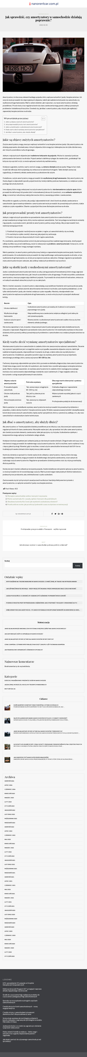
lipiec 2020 (8, 931)
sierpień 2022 (9, 827)
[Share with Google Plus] (59, 514)
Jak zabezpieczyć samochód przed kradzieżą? (31, 757)
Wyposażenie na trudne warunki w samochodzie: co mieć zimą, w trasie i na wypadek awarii (41, 581)
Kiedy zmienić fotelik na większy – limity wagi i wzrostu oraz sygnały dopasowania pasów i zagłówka (20, 1033)
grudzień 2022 (10, 810)
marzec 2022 (9, 848)
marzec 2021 (9, 898)
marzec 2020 (9, 948)
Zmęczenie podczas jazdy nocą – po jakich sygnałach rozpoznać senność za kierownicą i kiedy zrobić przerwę (44, 610)
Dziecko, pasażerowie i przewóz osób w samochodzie (25, 680)
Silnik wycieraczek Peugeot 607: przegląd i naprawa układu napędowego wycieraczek (22, 990)
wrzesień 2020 (10, 923)
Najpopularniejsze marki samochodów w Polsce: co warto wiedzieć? (40, 718)
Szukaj (7, 561)
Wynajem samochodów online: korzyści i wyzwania (27, 496)
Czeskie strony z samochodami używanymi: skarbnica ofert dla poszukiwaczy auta (19, 1013)
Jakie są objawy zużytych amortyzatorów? (20, 122)
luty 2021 (8, 902)
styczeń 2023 (9, 806)
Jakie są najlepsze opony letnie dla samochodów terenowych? (38, 731)
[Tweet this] (55, 514)
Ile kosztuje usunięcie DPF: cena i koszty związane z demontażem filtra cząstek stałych (48, 744)
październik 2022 (11, 818)
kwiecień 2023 (10, 793)
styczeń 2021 (9, 906)
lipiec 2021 (8, 881)
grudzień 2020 (10, 910)
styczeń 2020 (9, 956)
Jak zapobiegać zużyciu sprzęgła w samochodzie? (24, 634)
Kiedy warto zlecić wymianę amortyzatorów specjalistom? (25, 130)
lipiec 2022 (8, 831)
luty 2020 (8, 952)
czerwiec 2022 (10, 835)
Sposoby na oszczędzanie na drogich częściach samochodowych (20, 1001)
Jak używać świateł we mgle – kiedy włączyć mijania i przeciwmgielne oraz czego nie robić (41, 588)
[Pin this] (62, 514)
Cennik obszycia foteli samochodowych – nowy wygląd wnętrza (20, 1007)
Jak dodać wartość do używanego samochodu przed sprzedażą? (22, 1040)
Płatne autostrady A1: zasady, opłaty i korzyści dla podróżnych (32, 499)
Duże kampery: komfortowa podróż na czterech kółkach (36, 705)
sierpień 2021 (9, 877)
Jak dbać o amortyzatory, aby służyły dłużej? (20, 132)
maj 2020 (8, 939)
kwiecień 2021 (10, 893)
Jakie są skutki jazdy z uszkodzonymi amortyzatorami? (24, 127)
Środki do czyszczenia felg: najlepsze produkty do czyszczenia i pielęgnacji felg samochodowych (21, 996)
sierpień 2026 (9, 781)
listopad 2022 (10, 814)
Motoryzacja (44, 14)
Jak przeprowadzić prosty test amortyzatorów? (22, 124)
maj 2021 (8, 889)
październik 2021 (11, 868)
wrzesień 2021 (10, 873)
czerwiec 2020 (10, 935)
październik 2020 (11, 919)
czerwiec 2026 (10, 789)
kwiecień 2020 (10, 944)
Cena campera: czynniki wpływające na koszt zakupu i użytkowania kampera (35, 644)
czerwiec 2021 (10, 885)
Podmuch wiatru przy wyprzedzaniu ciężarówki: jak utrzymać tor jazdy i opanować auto (41, 603)
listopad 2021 (10, 864)
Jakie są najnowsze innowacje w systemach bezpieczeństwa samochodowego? (35, 628)
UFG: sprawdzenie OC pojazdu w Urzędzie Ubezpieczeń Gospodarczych (18, 984)
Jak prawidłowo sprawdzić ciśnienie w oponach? (24, 650)
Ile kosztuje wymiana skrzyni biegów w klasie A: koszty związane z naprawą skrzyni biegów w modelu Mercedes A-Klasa (22, 1020)
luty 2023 (8, 802)
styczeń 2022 (9, 856)
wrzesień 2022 (10, 823)
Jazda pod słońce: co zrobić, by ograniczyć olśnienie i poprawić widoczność (36, 596)
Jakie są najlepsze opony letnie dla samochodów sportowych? (29, 639)
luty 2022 (8, 852)
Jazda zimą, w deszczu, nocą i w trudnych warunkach (25, 684)
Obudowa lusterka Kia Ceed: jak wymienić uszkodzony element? (32, 502)
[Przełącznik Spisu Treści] (42, 119)
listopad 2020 (10, 914)
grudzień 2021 (10, 860)
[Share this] (52, 514)
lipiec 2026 (8, 785)
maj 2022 (8, 839)
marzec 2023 (9, 797)
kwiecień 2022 (10, 843)
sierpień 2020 (9, 927)
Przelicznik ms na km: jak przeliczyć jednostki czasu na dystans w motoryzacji (37, 504)
